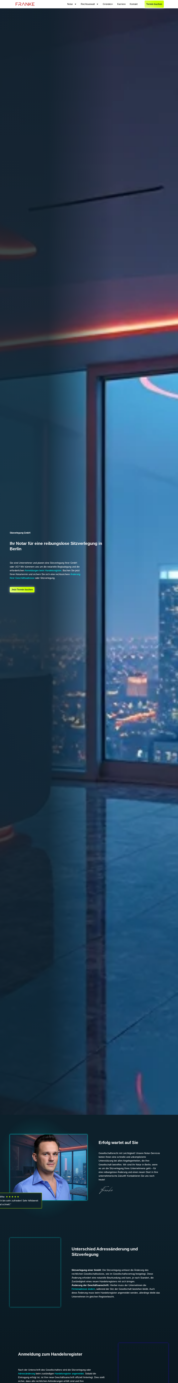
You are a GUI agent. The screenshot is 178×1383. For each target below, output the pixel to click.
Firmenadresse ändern (83, 1289)
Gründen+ (108, 4)
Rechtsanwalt (88, 4)
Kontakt (134, 4)
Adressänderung (26, 1373)
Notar (70, 4)
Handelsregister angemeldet (69, 1373)
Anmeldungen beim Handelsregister (43, 570)
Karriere (121, 4)
